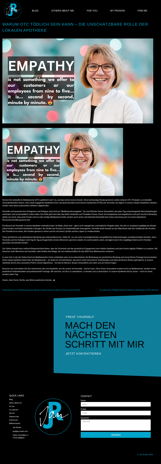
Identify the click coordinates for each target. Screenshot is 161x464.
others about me (62, 10)
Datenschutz (14, 416)
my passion (117, 10)
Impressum (13, 420)
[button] (157, 11)
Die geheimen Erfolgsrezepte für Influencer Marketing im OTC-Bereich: (129, 290)
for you (92, 10)
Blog (35, 10)
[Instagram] (19, 454)
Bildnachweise (14, 423)
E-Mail (83, 409)
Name (83, 400)
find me (142, 10)
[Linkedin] (11, 454)
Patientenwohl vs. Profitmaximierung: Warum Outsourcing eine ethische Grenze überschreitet (41, 290)
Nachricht (85, 418)
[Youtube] (26, 454)
